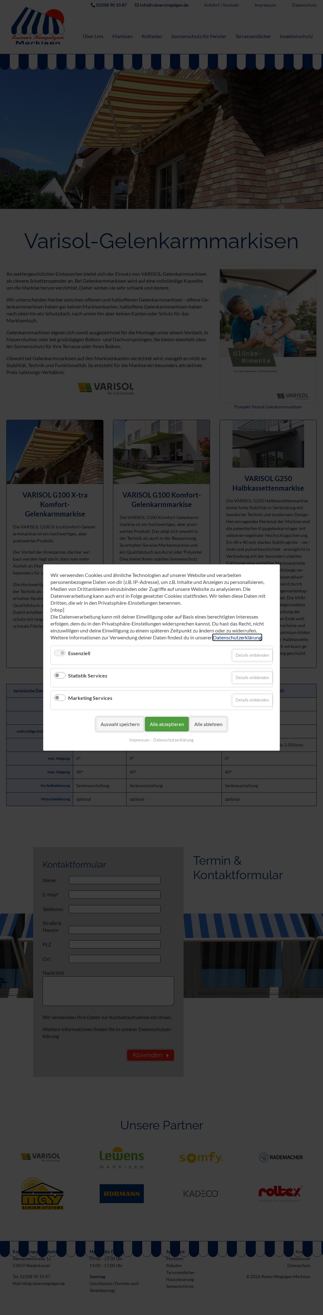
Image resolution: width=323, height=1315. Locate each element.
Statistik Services (87, 675)
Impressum (139, 739)
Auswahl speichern (120, 724)
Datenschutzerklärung (237, 637)
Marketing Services (90, 698)
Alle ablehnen (208, 724)
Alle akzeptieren (167, 724)
